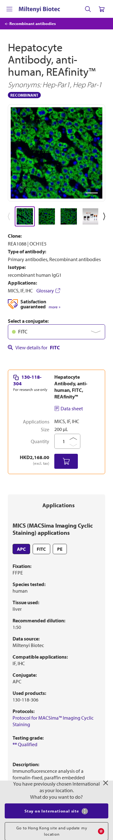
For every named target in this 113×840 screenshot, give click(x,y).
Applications (58, 505)
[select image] (25, 216)
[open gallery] (56, 152)
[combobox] (56, 331)
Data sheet (72, 408)
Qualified (25, 744)
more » (54, 307)
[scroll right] (105, 216)
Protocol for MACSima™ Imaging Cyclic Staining (53, 721)
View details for (37, 347)
